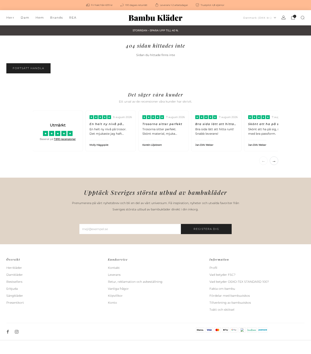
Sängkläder (14, 296)
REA (73, 17)
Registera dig (206, 229)
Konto (112, 303)
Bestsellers (14, 282)
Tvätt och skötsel (221, 309)
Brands (56, 17)
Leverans (114, 275)
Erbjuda (12, 289)
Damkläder (14, 275)
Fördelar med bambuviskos (229, 296)
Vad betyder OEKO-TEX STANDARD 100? (239, 282)
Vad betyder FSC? (222, 275)
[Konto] (283, 17)
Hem (40, 17)
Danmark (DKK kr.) (257, 17)
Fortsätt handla (28, 68)
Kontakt (114, 268)
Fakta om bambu (222, 289)
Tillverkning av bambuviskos (230, 303)
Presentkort (15, 303)
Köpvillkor (115, 296)
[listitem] (100, 5)
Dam (25, 17)
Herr (10, 17)
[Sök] (302, 17)
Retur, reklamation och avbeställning (135, 282)
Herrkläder (14, 268)
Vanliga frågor (118, 289)
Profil (213, 268)
